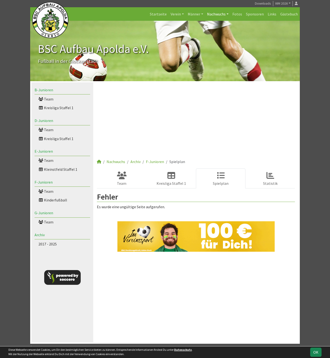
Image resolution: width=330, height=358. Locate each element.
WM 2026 (281, 3)
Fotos (237, 14)
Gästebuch (289, 14)
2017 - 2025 (47, 244)
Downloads (263, 3)
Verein (176, 14)
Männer (194, 14)
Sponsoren (255, 14)
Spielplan (221, 183)
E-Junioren (44, 151)
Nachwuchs (216, 14)
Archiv (40, 234)
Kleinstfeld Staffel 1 (60, 169)
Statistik (270, 183)
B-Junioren (44, 89)
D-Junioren (44, 120)
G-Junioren (44, 212)
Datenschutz (183, 349)
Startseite (158, 14)
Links (272, 14)
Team (48, 99)
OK (315, 352)
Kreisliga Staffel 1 (58, 107)
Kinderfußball (55, 200)
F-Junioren (44, 182)
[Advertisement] (196, 122)
